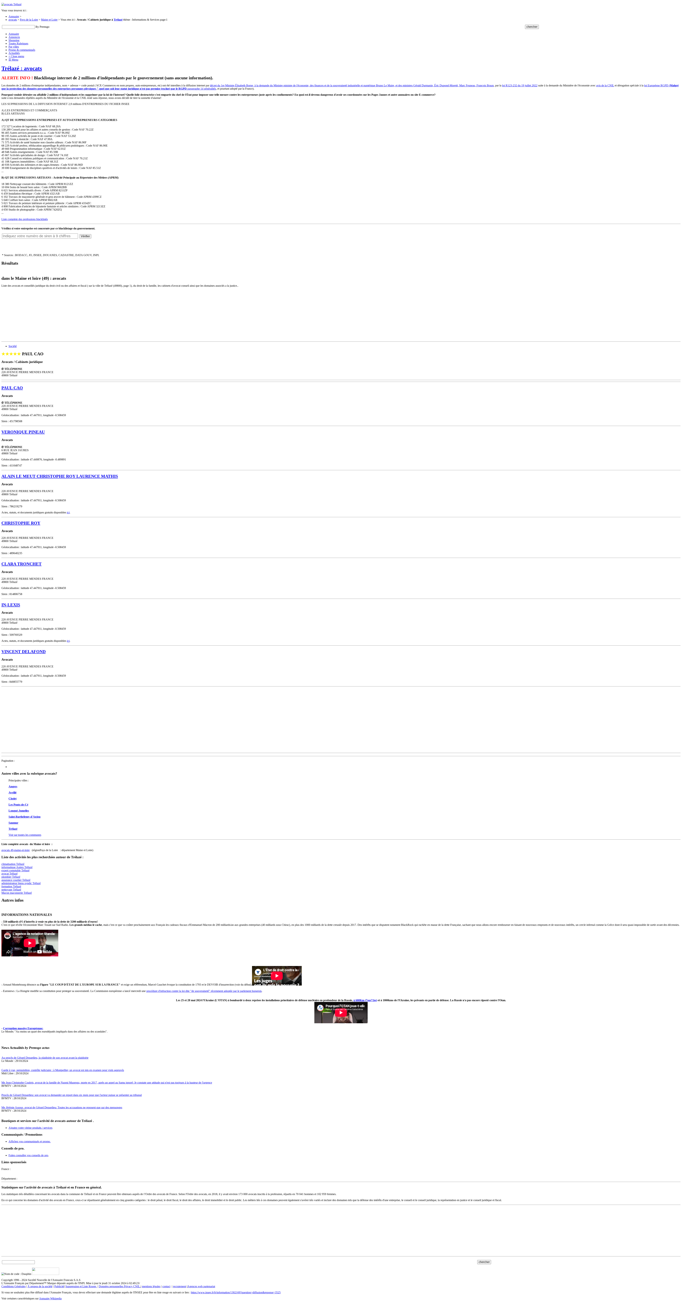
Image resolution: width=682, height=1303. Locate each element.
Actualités (14, 53)
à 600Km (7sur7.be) (365, 1000)
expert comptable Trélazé (15, 870)
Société (13, 346)
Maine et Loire (49, 19)
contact (166, 1286)
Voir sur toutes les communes (25, 834)
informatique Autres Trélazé (17, 867)
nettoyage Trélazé (11, 889)
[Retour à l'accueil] (11, 4)
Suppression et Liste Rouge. (81, 1286)
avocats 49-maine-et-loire (15, 850)
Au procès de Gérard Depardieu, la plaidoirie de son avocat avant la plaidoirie (44, 1057)
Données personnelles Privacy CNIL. (120, 1286)
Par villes (14, 46)
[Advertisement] (108, 315)
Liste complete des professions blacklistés (24, 219)
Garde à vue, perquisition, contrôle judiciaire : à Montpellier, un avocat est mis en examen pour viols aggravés (62, 1070)
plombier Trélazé (10, 876)
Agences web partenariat (201, 1286)
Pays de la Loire (29, 19)
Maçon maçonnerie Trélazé (16, 892)
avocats (13, 19)
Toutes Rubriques (18, 43)
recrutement (179, 1286)
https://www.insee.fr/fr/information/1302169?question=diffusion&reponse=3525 (236, 1292)
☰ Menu (13, 59)
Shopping (14, 40)
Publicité (59, 1286)
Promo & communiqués (22, 49)
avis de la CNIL (605, 85)
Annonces (14, 37)
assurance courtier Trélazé (15, 880)
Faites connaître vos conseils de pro (28, 1155)
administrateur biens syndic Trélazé (21, 883)
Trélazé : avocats (21, 68)
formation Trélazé (11, 886)
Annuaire (14, 16)
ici (68, 512)
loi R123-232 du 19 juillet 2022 (519, 85)
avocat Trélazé (9, 873)
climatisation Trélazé (12, 864)
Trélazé (118, 19)
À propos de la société (40, 1286)
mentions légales (151, 1286)
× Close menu (16, 56)
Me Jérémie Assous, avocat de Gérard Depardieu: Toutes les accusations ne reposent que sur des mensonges (61, 1107)
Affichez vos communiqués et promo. (30, 1141)
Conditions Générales (13, 1286)
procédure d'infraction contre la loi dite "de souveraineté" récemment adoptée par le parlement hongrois (204, 990)
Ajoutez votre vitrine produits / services (30, 1127)
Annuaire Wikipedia (50, 1298)
